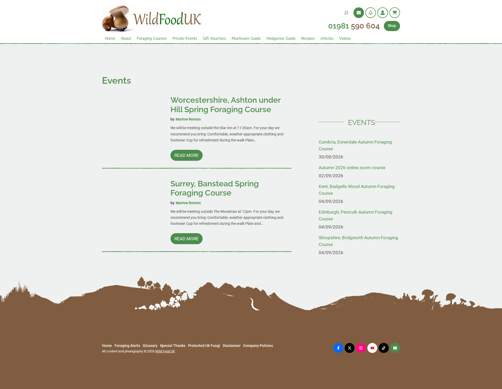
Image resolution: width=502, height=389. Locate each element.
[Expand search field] (346, 12)
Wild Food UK (165, 351)
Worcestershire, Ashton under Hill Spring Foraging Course (225, 104)
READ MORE (188, 156)
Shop (392, 26)
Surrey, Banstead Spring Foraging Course (214, 188)
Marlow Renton (188, 119)
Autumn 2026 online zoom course (352, 167)
